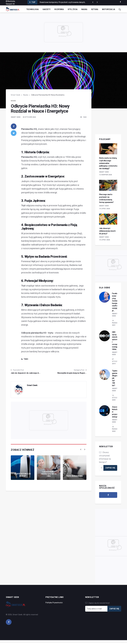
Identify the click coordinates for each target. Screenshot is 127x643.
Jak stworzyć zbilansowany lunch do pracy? (107, 231)
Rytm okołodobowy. (74, 476)
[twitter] (13, 133)
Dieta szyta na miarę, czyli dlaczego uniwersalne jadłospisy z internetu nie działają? (108, 163)
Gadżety (46, 9)
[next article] (93, 2)
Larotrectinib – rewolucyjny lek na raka (48, 474)
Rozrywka (59, 9)
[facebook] (120, 2)
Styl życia (72, 9)
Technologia (32, 9)
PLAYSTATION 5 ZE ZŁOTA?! (22, 475)
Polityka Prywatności (54, 602)
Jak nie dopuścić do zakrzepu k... (25, 373)
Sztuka (94, 9)
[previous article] (97, 2)
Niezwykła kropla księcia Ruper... (71, 373)
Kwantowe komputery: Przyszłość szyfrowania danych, (62, 2)
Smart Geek (15, 95)
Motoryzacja (108, 9)
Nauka (84, 9)
